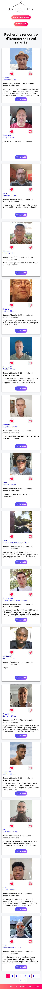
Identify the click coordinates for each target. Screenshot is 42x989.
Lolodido (6, 78)
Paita (4, 253)
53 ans (12, 311)
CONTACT (36, 986)
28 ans (24, 600)
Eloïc (4, 888)
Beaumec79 (7, 367)
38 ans (12, 658)
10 (25, 980)
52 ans (14, 195)
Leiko (5, 193)
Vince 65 (6, 714)
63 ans (12, 369)
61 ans (14, 80)
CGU (16, 986)
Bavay (5, 137)
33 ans (12, 774)
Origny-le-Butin (8, 947)
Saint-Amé (7, 832)
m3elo (5, 540)
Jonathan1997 (8, 598)
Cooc (5, 483)
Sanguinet (6, 427)
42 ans (15, 832)
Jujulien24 (7, 772)
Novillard (6, 716)
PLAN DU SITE (25, 986)
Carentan (6, 195)
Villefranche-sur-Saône (11, 600)
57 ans (10, 253)
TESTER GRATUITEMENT (21, 17)
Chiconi (5, 658)
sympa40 (6, 425)
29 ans (26, 542)
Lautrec (5, 311)
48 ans (13, 485)
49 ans (11, 137)
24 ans (12, 890)
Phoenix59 (7, 135)
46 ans (18, 947)
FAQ (11, 986)
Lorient (5, 890)
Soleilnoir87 (7, 656)
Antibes (5, 774)
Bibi (4, 830)
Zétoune (6, 309)
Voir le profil (21, 99)
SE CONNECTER (21, 24)
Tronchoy (6, 80)
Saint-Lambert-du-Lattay (12, 542)
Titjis (4, 945)
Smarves (6, 485)
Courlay (6, 369)
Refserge (6, 251)
